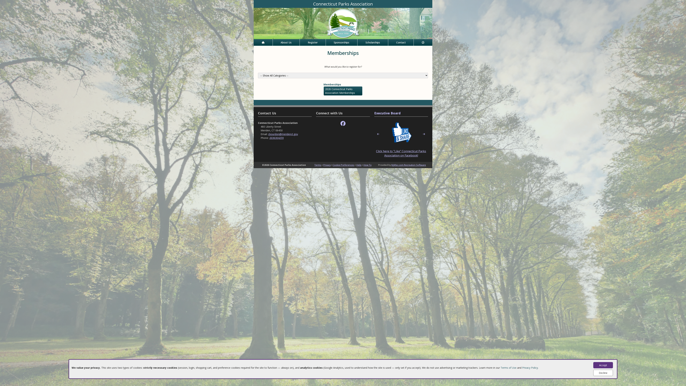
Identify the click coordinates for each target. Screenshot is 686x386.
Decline (603, 373)
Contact (401, 42)
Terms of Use (508, 367)
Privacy (327, 165)
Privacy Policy (530, 367)
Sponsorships (341, 42)
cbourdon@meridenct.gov (283, 134)
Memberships (332, 84)
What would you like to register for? (343, 66)
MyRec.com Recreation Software (408, 165)
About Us (286, 42)
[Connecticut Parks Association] (343, 23)
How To (368, 165)
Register (313, 42)
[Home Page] (263, 42)
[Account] (423, 42)
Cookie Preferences (343, 165)
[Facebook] (343, 123)
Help (358, 165)
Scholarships (373, 42)
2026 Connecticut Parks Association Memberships (340, 91)
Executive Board (387, 113)
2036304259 (276, 138)
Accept (603, 365)
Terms (317, 165)
